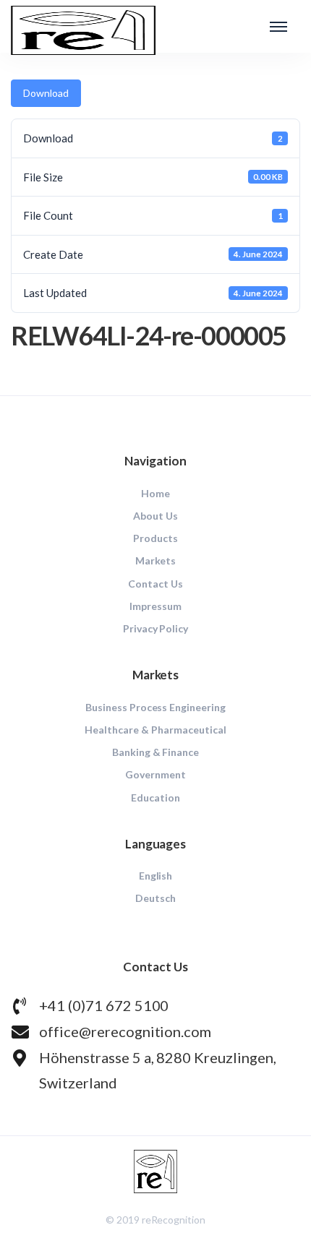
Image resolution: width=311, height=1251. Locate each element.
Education (155, 797)
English (156, 875)
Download (46, 93)
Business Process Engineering (155, 707)
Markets (155, 560)
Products (155, 538)
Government (155, 774)
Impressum (155, 606)
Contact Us (155, 583)
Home (155, 493)
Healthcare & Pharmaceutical (155, 729)
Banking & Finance (156, 752)
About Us (155, 516)
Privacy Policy (156, 628)
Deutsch (155, 898)
